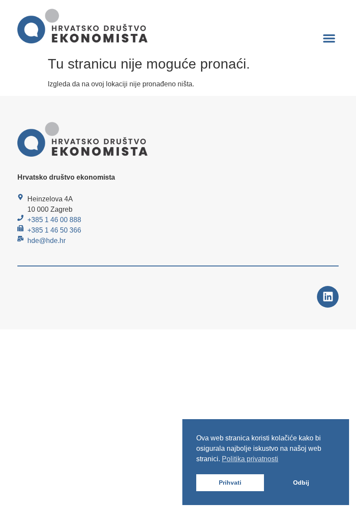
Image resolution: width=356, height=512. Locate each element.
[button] (329, 38)
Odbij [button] (301, 482)
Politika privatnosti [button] (250, 459)
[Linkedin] (328, 297)
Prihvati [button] (230, 482)
